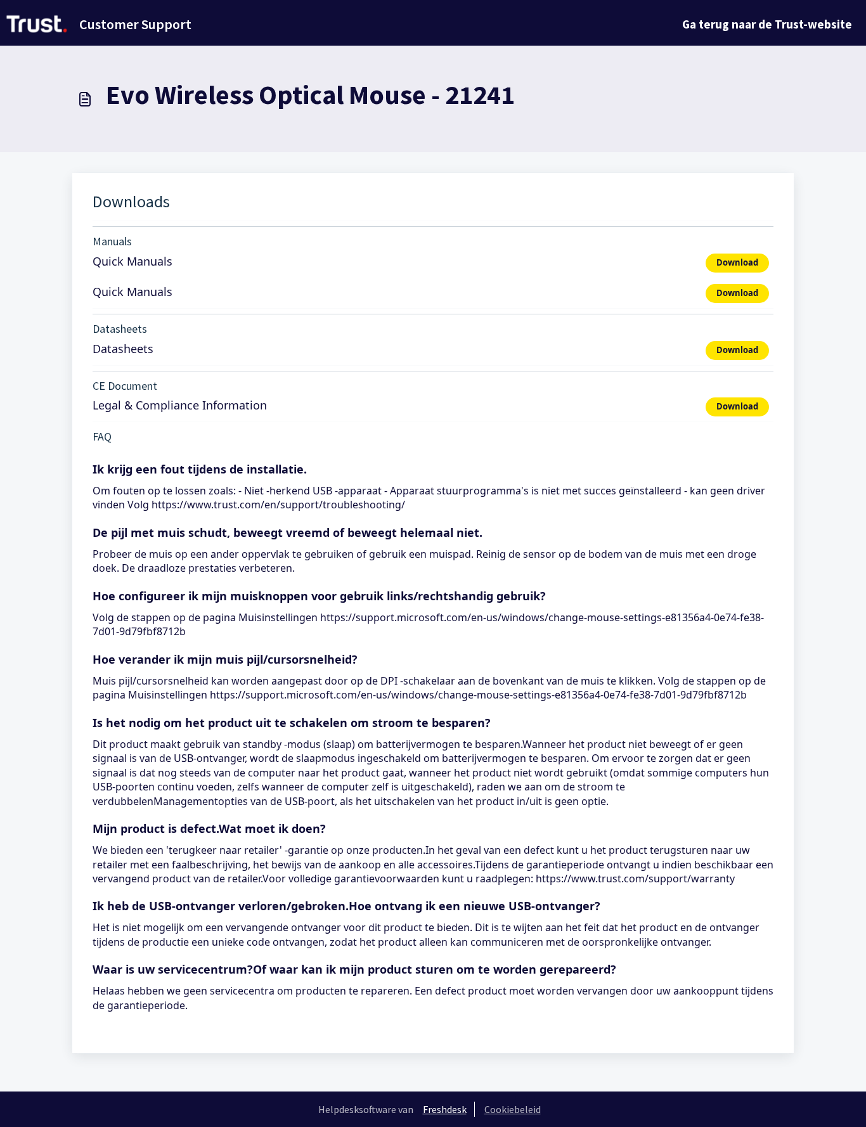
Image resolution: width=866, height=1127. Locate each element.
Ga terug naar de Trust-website (767, 24)
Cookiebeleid (512, 1109)
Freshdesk (445, 1109)
